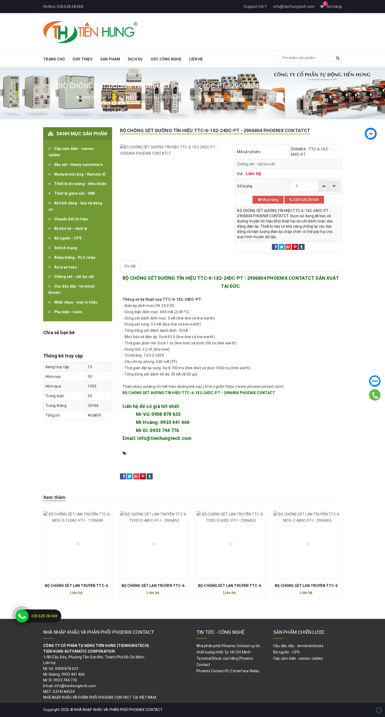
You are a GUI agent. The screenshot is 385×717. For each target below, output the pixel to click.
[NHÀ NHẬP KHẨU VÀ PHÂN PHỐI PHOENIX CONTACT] (90, 31)
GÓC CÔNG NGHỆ (166, 59)
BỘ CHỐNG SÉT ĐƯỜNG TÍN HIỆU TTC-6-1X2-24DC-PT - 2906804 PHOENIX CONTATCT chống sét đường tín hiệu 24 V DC (228, 453)
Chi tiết (130, 266)
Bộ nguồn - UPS (67, 238)
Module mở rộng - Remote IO (79, 174)
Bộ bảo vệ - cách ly (70, 228)
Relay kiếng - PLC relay (74, 257)
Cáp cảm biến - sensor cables (71, 152)
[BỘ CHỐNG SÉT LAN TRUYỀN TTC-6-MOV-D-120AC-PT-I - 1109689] (77, 544)
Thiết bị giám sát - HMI (74, 193)
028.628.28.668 (70, 6)
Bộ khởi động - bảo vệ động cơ (75, 206)
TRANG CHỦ (54, 59)
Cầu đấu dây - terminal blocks (71, 289)
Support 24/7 (255, 6)
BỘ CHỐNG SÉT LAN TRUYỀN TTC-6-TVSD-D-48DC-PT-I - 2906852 (180, 586)
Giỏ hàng (333, 6)
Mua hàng (269, 200)
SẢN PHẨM (110, 59)
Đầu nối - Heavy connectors (78, 165)
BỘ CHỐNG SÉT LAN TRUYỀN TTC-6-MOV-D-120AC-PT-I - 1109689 (103, 586)
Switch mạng (65, 248)
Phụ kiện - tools (67, 312)
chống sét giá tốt (138, 460)
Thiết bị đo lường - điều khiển (79, 184)
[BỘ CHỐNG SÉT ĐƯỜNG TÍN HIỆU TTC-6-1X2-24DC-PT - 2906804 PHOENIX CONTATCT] (173, 150)
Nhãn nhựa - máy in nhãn (75, 302)
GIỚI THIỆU (82, 59)
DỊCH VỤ (135, 59)
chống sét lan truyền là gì (178, 460)
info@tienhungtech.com (294, 6)
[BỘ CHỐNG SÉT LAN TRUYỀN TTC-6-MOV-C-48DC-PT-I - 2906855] (307, 544)
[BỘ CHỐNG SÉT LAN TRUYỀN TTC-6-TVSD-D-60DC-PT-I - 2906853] (231, 544)
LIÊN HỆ (196, 59)
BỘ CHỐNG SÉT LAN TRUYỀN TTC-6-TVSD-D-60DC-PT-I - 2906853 (257, 586)
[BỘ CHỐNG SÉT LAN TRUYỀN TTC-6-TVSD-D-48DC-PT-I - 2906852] (154, 544)
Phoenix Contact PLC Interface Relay (227, 671)
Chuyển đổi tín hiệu (70, 219)
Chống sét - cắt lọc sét (256, 164)
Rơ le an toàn (65, 267)
